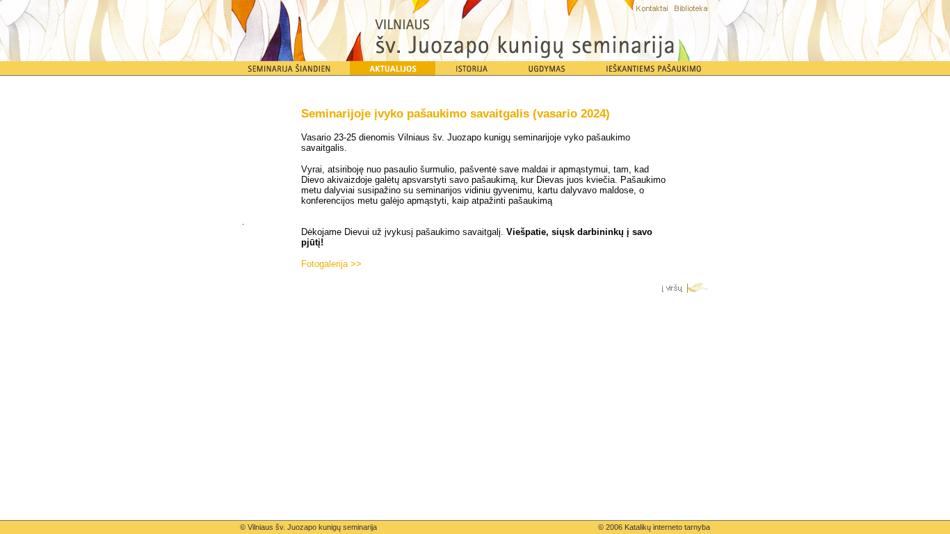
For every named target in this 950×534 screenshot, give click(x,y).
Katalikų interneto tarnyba (667, 527)
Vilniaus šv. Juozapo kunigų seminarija (312, 527)
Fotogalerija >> (331, 264)
